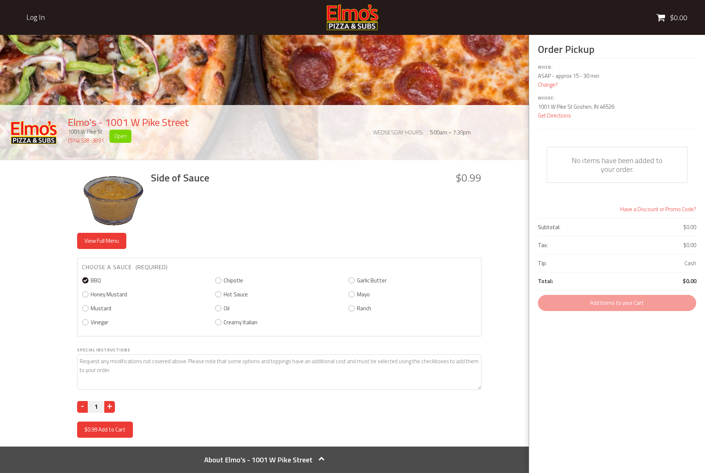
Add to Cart (105, 429)
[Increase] (109, 407)
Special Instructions (103, 350)
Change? (548, 84)
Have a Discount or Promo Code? (658, 209)
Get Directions (554, 115)
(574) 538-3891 (86, 140)
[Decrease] (82, 407)
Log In (35, 17)
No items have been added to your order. (617, 165)
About (258, 459)
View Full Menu (101, 240)
